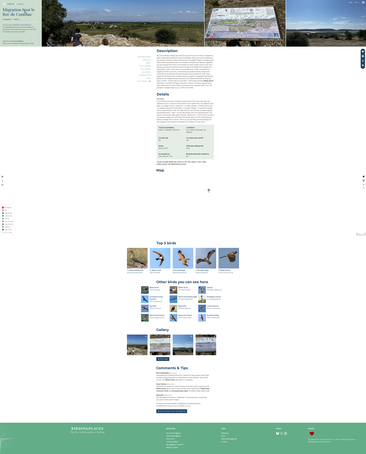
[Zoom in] (363, 184)
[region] (183, 205)
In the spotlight (172, 442)
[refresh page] (2, 184)
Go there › (145, 81)
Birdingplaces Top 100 (174, 445)
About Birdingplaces (229, 439)
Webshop (225, 433)
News (223, 436)
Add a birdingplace (173, 436)
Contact (224, 442)
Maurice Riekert (17, 41)
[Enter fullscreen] (363, 180)
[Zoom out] (363, 187)
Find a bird (170, 439)
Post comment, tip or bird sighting (172, 411)
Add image (163, 359)
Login (350, 2)
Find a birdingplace (173, 433)
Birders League (172, 447)
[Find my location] (2, 176)
